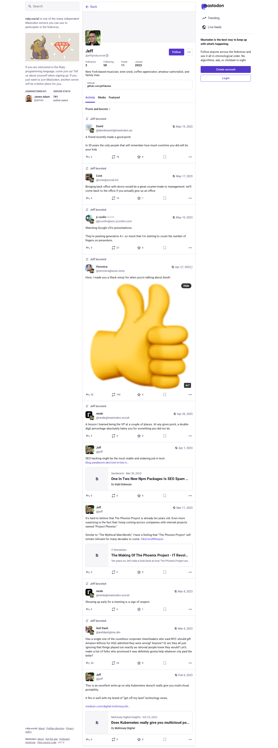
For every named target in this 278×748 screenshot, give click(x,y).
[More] (190, 157)
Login (225, 78)
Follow (176, 52)
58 (105, 65)
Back (93, 7)
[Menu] (189, 52)
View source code (46, 742)
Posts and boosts (96, 109)
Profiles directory (55, 728)
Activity (90, 97)
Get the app (51, 739)
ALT (187, 385)
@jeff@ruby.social (95, 55)
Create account (225, 69)
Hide (186, 285)
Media (102, 97)
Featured (114, 97)
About (41, 728)
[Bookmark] (164, 157)
